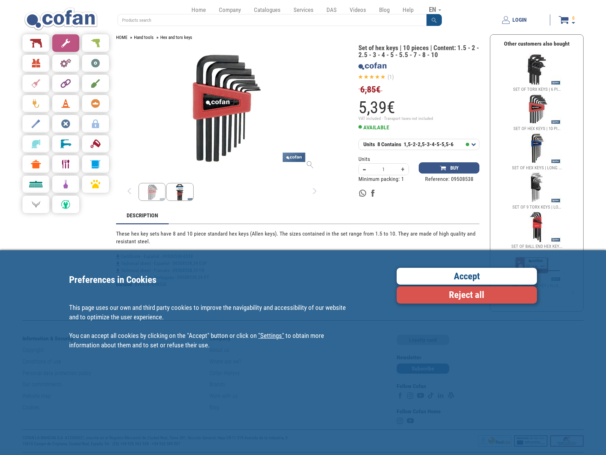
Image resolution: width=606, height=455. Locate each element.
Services (304, 9)
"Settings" (271, 335)
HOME (121, 37)
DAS (331, 9)
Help (408, 9)
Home (198, 9)
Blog (384, 9)
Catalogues (267, 9)
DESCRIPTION (142, 215)
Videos (358, 9)
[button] (434, 20)
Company (230, 9)
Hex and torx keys (176, 37)
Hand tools (144, 37)
